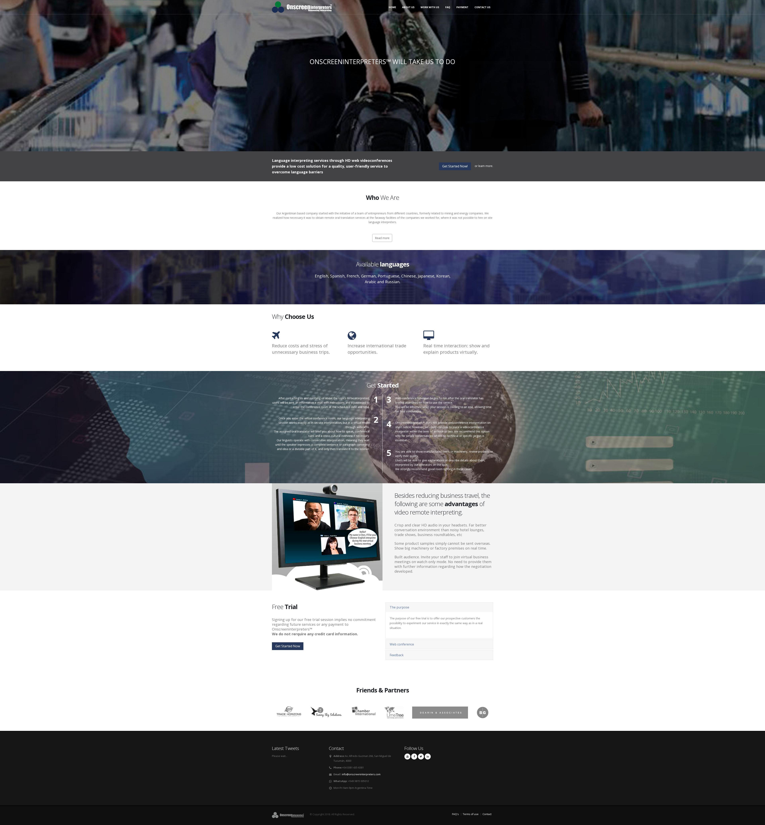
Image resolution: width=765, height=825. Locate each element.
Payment (462, 7)
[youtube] (407, 757)
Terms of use (471, 814)
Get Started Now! (455, 166)
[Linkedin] (428, 757)
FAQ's (455, 814)
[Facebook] (414, 757)
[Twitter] (421, 757)
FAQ (447, 7)
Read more (382, 238)
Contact (487, 814)
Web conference (402, 644)
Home (392, 7)
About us (408, 7)
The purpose (399, 607)
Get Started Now (287, 646)
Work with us (430, 7)
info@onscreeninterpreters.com (361, 774)
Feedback (397, 655)
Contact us (482, 7)
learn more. (485, 166)
